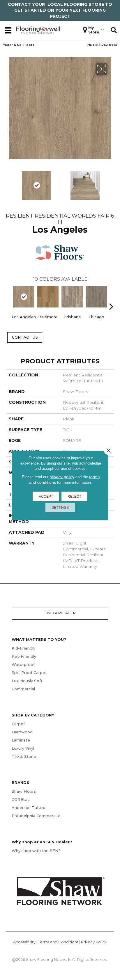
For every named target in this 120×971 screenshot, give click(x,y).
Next (66, 200)
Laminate (21, 740)
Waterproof (23, 664)
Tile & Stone (24, 756)
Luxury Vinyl (23, 748)
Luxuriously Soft (27, 680)
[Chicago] (96, 297)
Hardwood (22, 732)
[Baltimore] (48, 297)
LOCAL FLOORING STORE (75, 4)
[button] (114, 30)
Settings (60, 508)
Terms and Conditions (58, 942)
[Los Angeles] (24, 297)
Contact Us (25, 337)
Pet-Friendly (24, 656)
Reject (74, 497)
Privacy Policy (94, 942)
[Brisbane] (72, 297)
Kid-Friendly (23, 648)
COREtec (21, 799)
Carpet (18, 723)
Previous (8, 297)
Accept (46, 497)
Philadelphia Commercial (36, 815)
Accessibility (24, 942)
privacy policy (62, 476)
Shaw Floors (24, 791)
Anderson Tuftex (28, 807)
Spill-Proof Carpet (29, 672)
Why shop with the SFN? (36, 850)
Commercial (23, 689)
